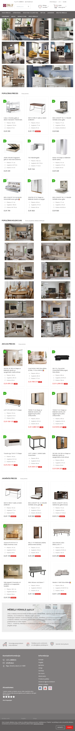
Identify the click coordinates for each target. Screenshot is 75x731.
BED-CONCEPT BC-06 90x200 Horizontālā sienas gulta (13, 198)
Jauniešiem (50, 12)
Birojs (13, 16)
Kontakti (40, 660)
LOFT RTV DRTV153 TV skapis (13, 410)
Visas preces (25, 93)
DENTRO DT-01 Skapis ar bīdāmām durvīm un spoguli (36, 198)
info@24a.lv (29, 2)
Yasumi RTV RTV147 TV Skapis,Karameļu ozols (11, 543)
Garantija (41, 671)
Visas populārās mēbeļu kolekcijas (34, 220)
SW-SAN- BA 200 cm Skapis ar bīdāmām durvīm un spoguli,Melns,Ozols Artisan (61, 455)
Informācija (53, 2)
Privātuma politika (43, 679)
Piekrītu (69, 727)
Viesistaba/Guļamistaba (30, 12)
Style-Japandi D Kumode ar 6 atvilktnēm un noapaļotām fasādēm (12, 584)
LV (59, 2)
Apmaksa (41, 665)
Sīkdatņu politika (43, 684)
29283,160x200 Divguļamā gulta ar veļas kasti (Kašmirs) (12, 158)
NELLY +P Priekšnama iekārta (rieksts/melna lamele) (37, 543)
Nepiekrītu (60, 727)
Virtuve (42, 12)
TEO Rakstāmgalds (33, 157)
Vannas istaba (22, 16)
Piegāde (40, 662)
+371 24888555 (20, 2)
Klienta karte (42, 676)
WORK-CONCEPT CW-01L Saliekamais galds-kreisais (60, 504)
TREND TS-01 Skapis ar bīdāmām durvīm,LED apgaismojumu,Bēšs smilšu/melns (59, 412)
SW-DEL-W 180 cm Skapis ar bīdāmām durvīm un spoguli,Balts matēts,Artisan (12, 370)
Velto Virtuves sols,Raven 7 (36, 582)
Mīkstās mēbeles (61, 12)
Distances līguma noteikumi (46, 682)
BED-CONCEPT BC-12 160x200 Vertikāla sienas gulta (61, 119)
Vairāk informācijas (38, 724)
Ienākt (64, 2)
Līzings (40, 668)
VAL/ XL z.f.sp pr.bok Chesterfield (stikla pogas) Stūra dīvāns (60, 370)
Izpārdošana (17, 12)
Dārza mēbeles (33, 16)
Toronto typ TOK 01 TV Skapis (13, 453)
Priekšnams (5, 16)
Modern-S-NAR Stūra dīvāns (60, 582)
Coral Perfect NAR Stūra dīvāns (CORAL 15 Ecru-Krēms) (37, 369)
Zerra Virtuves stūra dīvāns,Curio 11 (58, 543)
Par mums (41, 673)
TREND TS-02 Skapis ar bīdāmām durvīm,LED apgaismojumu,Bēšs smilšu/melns (35, 412)
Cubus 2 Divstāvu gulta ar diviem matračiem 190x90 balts (13, 119)
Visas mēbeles (6, 12)
